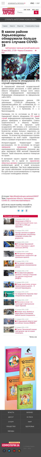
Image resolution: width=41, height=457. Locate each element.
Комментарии (30, 446)
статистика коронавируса (20, 200)
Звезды (11, 431)
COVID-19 (5, 200)
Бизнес (29, 412)
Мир (30, 422)
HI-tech (30, 417)
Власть (11, 412)
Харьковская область (14, 198)
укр (38, 3)
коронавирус (29, 198)
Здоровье (29, 426)
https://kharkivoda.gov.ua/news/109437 (24, 196)
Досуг (11, 417)
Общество (11, 426)
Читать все (33, 337)
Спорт (11, 422)
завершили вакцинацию (14, 147)
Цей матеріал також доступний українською (22, 48)
